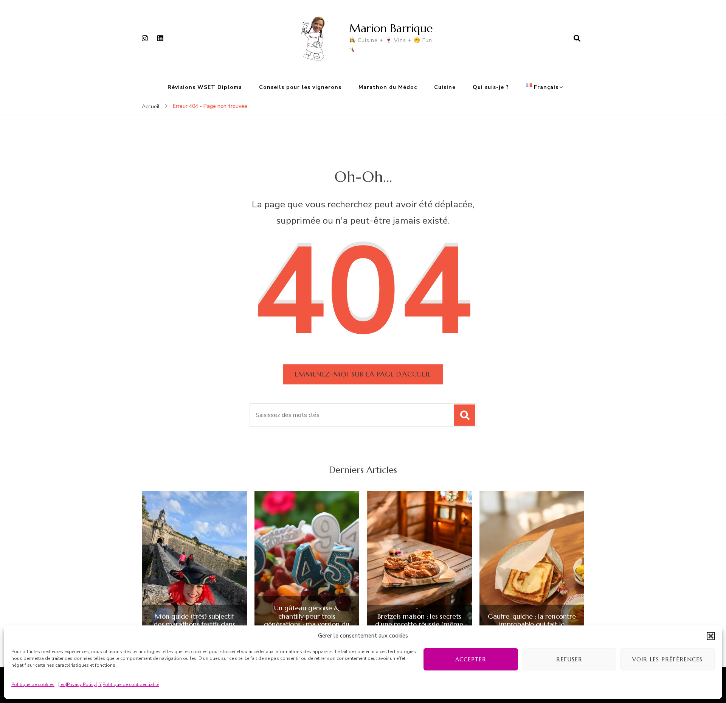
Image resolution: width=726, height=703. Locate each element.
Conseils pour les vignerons (300, 87)
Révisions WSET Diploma (205, 87)
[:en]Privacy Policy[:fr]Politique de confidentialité (108, 684)
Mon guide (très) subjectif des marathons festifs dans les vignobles (194, 624)
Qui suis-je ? (491, 87)
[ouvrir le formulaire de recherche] (577, 38)
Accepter (470, 659)
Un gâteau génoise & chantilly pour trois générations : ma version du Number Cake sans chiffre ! (306, 620)
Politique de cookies (32, 684)
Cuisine (445, 87)
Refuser (569, 659)
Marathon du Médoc (387, 87)
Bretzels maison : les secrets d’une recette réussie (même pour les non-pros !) (419, 624)
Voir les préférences (667, 659)
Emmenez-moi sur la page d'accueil (363, 374)
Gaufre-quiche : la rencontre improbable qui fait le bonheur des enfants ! (532, 624)
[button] (711, 636)
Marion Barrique (391, 28)
